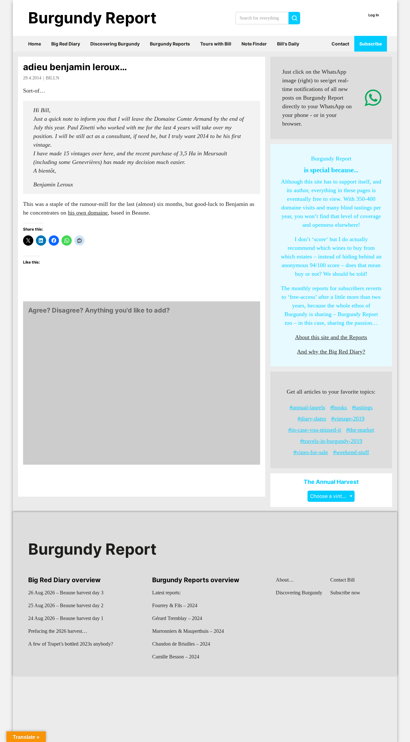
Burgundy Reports (170, 43)
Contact (340, 43)
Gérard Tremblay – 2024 (177, 618)
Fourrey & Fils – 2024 (174, 605)
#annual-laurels (307, 407)
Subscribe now (345, 592)
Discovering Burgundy (115, 43)
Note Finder (254, 43)
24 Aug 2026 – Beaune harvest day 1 (65, 618)
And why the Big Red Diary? (331, 351)
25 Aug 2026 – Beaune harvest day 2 (65, 605)
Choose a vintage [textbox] (330, 496)
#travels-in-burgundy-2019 (331, 441)
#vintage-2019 (348, 418)
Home (34, 43)
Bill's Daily (288, 43)
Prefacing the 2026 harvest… (57, 631)
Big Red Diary (65, 43)
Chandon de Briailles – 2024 (181, 644)
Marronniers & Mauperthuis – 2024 (188, 631)
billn (52, 78)
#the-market (360, 430)
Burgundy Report (92, 17)
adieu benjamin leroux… (75, 66)
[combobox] (331, 496)
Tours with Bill (215, 43)
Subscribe (370, 43)
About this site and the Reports (331, 337)
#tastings (362, 407)
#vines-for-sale (310, 452)
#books (338, 407)
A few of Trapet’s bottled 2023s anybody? (70, 644)
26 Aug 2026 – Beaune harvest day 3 (65, 592)
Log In (373, 15)
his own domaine (88, 212)
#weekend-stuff (351, 452)
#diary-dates (312, 418)
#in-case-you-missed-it (314, 430)
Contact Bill (342, 580)
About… (285, 580)
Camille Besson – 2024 (175, 656)
